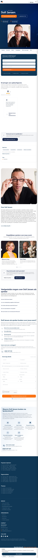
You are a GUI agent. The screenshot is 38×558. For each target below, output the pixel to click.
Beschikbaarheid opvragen (7, 506)
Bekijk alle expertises (5, 153)
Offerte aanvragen (25, 50)
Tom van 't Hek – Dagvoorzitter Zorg (9, 476)
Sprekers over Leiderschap (7, 491)
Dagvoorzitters (5, 474)
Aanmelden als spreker (6, 509)
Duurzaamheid (13, 149)
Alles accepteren (19, 554)
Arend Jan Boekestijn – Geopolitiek (9, 469)
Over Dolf (8, 50)
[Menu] (35, 2)
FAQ (31, 50)
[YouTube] (7, 536)
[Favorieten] (32, 2)
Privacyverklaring (5, 551)
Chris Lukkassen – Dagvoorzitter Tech (9, 481)
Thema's (3, 486)
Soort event (4, 374)
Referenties (4, 518)
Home (2, 10)
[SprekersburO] (2, 2)
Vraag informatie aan (7, 69)
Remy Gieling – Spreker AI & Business (9, 468)
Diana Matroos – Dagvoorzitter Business (10, 477)
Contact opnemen (5, 519)
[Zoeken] (29, 2)
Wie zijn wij (4, 516)
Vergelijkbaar (18, 50)
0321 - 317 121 (5, 529)
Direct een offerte (5, 503)
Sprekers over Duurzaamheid (7, 490)
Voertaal (20, 379)
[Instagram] (3, 536)
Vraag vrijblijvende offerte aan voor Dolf (18, 396)
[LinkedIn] (1, 536)
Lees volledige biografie (5, 225)
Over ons (4, 514)
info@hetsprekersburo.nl (6, 530)
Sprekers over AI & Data (6, 488)
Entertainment (19, 149)
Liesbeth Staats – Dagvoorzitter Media (9, 480)
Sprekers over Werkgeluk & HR (8, 489)
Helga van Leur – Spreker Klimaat (8, 466)
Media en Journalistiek (27, 149)
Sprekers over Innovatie (6, 493)
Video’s (12, 50)
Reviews (3, 50)
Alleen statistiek (11, 556)
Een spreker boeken (6, 504)
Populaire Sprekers (6, 462)
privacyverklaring (23, 398)
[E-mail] (30, 2)
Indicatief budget (4, 379)
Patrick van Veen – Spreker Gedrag (9, 467)
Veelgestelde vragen (6, 508)
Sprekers (6, 10)
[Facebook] (5, 536)
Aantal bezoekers (22, 374)
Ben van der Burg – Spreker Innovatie (9, 464)
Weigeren (4, 556)
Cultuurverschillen (6, 149)
